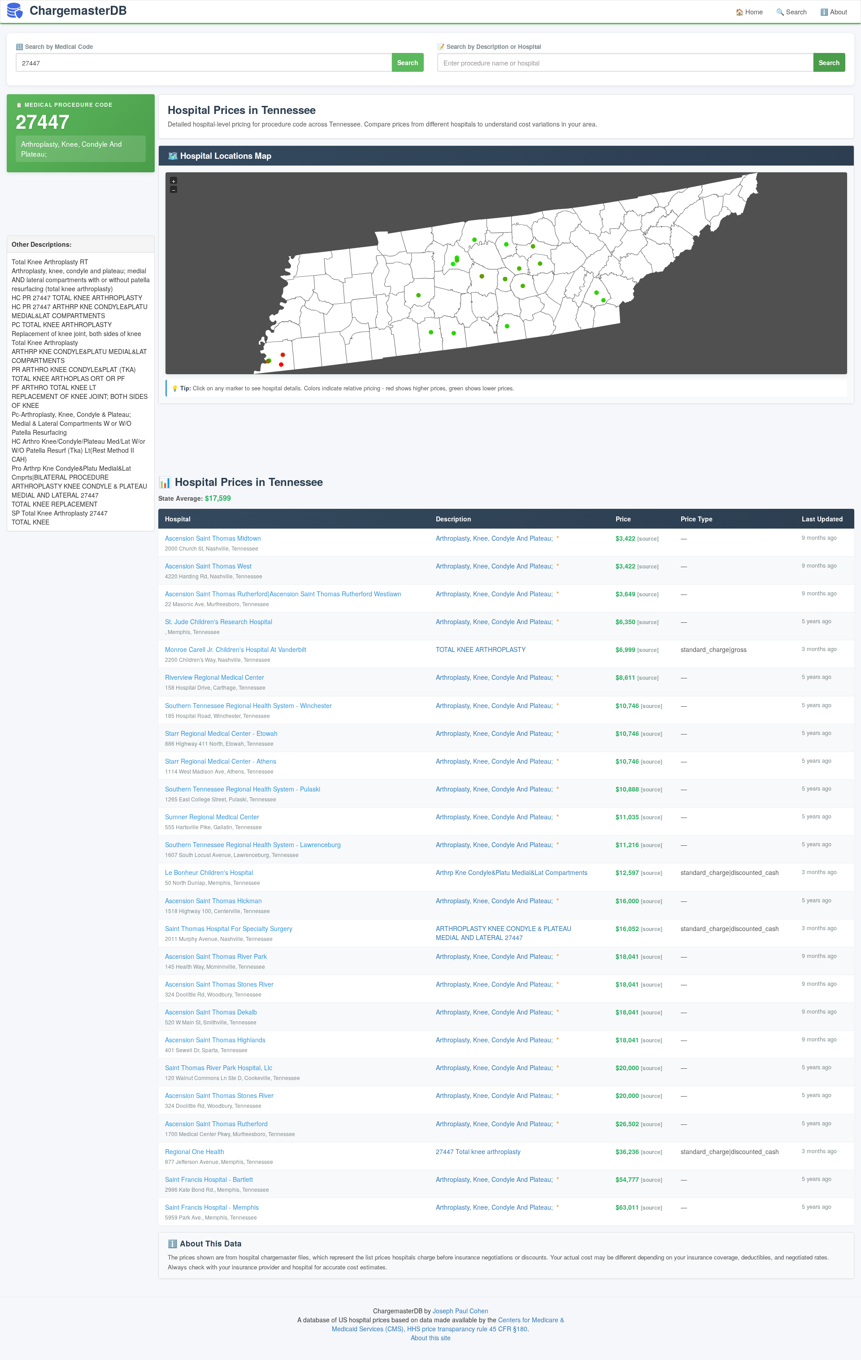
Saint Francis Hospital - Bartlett (209, 1179)
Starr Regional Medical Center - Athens (220, 761)
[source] (648, 538)
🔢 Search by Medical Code (54, 46)
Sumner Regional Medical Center (212, 816)
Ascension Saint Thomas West (208, 565)
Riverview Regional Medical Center (214, 677)
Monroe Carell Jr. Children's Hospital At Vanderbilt (235, 649)
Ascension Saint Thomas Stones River (219, 984)
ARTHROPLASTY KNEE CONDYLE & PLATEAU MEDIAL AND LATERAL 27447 (503, 933)
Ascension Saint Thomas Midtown (213, 538)
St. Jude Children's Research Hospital (218, 621)
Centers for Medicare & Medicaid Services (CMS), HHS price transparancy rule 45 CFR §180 (448, 1324)
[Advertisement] (81, 205)
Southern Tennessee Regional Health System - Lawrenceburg (253, 844)
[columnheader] (293, 519)
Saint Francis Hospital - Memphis (212, 1207)
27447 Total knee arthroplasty (478, 1151)
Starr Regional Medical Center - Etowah (221, 733)
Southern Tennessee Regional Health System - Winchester (248, 705)
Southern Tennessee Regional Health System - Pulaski (242, 788)
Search (407, 62)
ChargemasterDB (76, 9)
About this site (431, 1337)
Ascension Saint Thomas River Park (216, 956)
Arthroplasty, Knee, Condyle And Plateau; (494, 538)
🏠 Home (749, 11)
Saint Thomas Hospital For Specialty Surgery (228, 928)
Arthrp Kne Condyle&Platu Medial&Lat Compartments (511, 872)
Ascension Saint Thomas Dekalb (211, 1011)
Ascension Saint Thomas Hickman (213, 900)
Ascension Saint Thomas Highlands (215, 1039)
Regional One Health (194, 1151)
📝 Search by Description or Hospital (489, 46)
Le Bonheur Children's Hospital (209, 872)
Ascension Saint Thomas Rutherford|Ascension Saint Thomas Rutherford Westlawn (283, 593)
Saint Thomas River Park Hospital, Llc (218, 1067)
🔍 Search (791, 11)
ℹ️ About (833, 11)
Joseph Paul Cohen (460, 1310)
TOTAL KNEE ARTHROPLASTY (481, 649)
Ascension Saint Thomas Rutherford (216, 1123)
